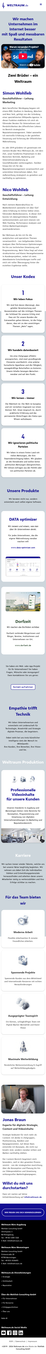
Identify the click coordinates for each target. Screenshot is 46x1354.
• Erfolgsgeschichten (9, 1307)
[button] (41, 4)
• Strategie (5, 1277)
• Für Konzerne (7, 1303)
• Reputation (6, 1285)
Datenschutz (20, 1341)
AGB (11, 1341)
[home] (14, 6)
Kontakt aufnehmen (23, 686)
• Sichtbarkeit (7, 1281)
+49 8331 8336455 (11, 1260)
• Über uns (5, 1311)
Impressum (32, 1341)
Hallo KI (4, 1318)
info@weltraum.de (14, 1241)
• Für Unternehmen (9, 1298)
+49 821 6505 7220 (12, 1238)
